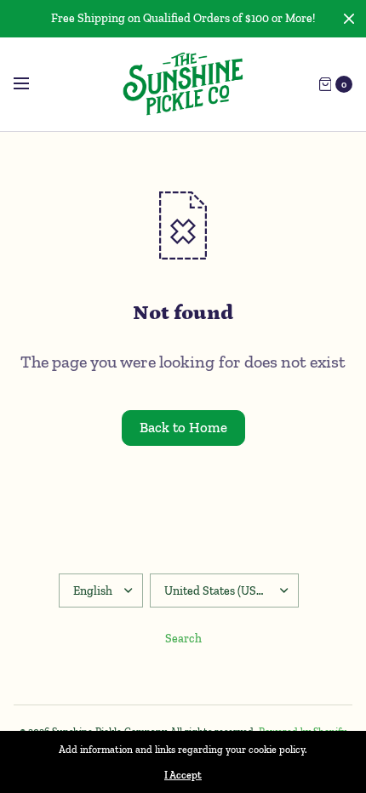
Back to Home (183, 427)
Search (183, 638)
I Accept (183, 775)
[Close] (349, 19)
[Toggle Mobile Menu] (32, 84)
